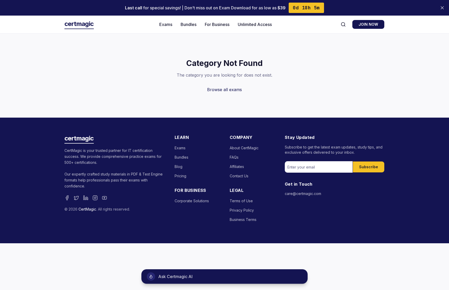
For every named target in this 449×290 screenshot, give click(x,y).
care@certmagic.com (303, 193)
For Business (217, 24)
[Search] (343, 24)
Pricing (180, 176)
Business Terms (243, 219)
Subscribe (368, 167)
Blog (178, 166)
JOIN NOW (368, 24)
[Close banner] (442, 7)
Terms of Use (241, 201)
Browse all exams (224, 89)
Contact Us (239, 176)
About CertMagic (244, 148)
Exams (165, 24)
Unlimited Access (255, 24)
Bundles (188, 24)
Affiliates (237, 166)
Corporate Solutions (192, 201)
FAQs (234, 157)
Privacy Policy (242, 210)
